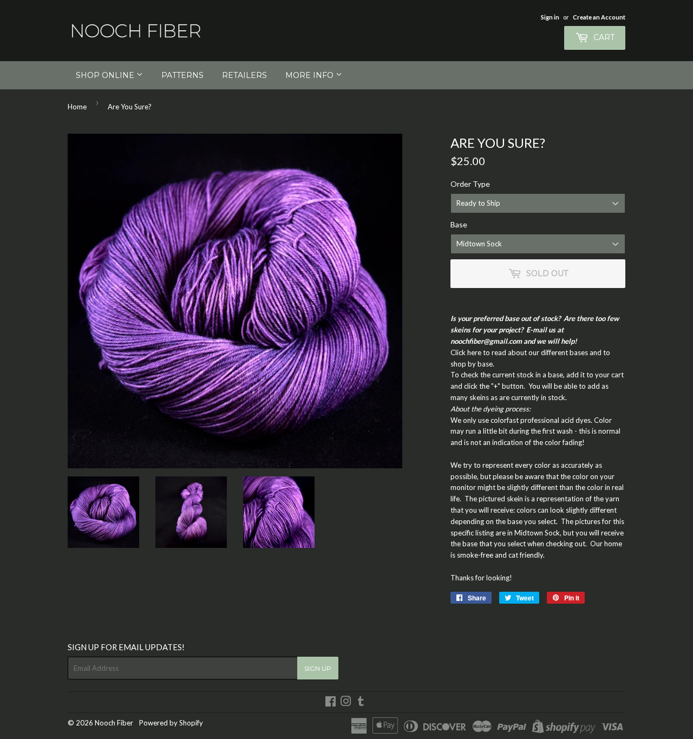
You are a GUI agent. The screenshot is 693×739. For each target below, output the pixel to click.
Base (458, 224)
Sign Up (317, 668)
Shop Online (106, 75)
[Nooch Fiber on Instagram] (346, 702)
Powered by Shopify (171, 722)
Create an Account (599, 17)
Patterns (182, 75)
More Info (310, 75)
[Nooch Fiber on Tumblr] (361, 702)
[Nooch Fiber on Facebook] (330, 702)
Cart (602, 37)
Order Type (470, 183)
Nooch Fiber (114, 722)
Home (77, 106)
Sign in (550, 17)
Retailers (244, 75)
